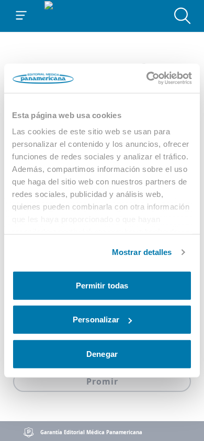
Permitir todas (102, 285)
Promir (102, 381)
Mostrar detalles (142, 252)
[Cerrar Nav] (21, 15)
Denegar (102, 353)
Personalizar (96, 319)
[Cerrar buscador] (182, 15)
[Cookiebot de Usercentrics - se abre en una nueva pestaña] (146, 78)
